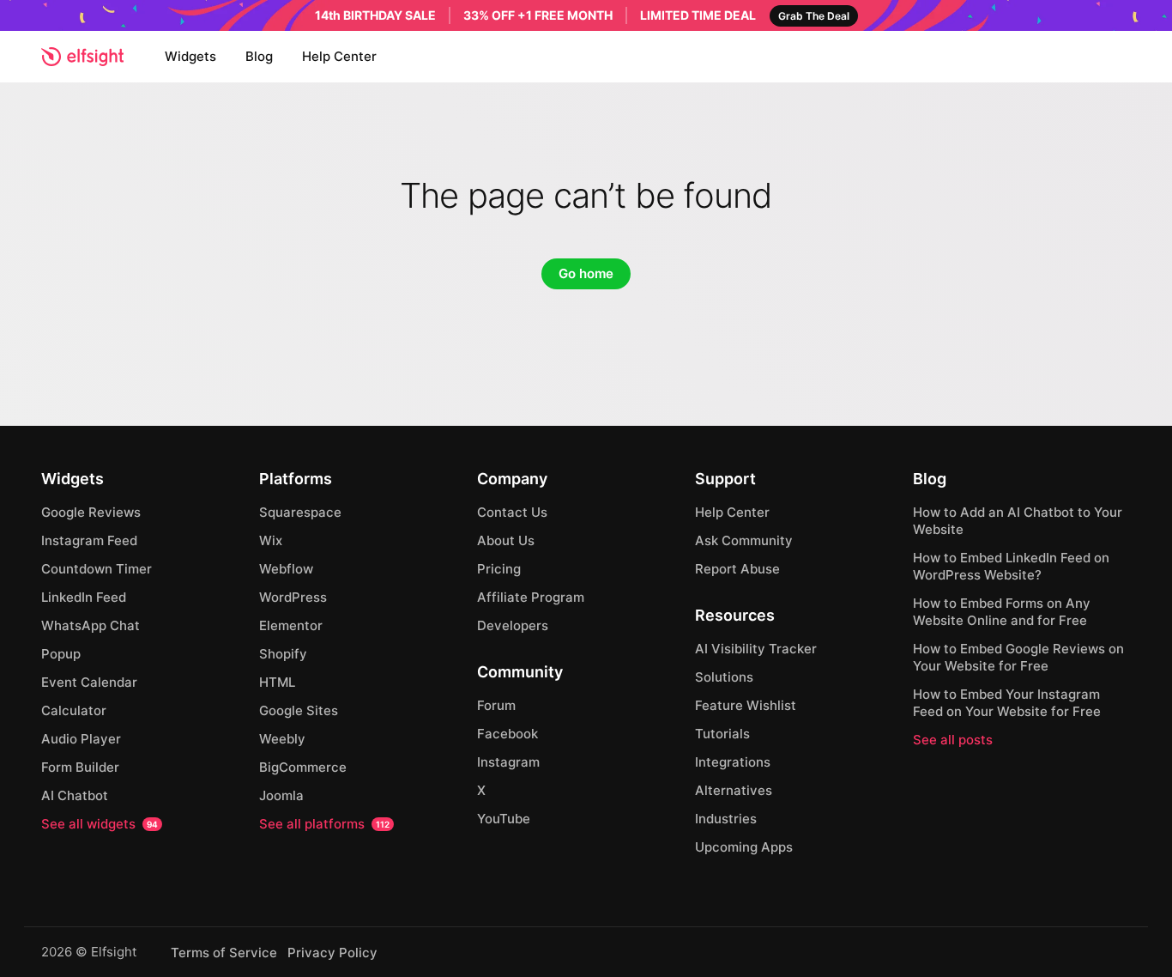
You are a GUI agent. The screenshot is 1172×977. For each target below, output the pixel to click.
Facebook (507, 733)
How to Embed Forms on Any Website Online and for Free (1001, 611)
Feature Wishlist (745, 705)
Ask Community (744, 540)
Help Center (339, 56)
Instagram (508, 762)
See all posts (953, 739)
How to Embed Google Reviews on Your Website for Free (1018, 657)
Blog (259, 56)
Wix (270, 540)
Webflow (286, 569)
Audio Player (81, 739)
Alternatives (733, 790)
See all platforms (324, 824)
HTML (277, 682)
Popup (61, 654)
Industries (726, 818)
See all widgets (99, 824)
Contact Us (512, 512)
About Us (506, 540)
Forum (496, 705)
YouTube (503, 818)
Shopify (283, 654)
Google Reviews (91, 512)
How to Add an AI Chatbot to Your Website (1017, 520)
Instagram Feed (89, 540)
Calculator (73, 710)
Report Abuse (737, 569)
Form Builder (80, 767)
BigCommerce (303, 767)
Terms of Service (224, 953)
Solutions (724, 677)
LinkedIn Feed (83, 597)
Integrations (732, 762)
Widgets (190, 56)
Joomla (281, 795)
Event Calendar (89, 682)
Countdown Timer (96, 569)
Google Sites (298, 710)
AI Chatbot (74, 795)
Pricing (499, 569)
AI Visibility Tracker (756, 648)
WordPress (293, 597)
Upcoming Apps (744, 847)
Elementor (291, 625)
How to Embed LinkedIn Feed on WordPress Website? (1011, 566)
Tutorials (722, 733)
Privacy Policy (332, 953)
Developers (512, 625)
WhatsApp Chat (90, 625)
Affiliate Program (530, 597)
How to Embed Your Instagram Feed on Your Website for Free (1007, 702)
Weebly (282, 739)
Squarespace (300, 512)
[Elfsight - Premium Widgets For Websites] (82, 56)
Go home (586, 273)
